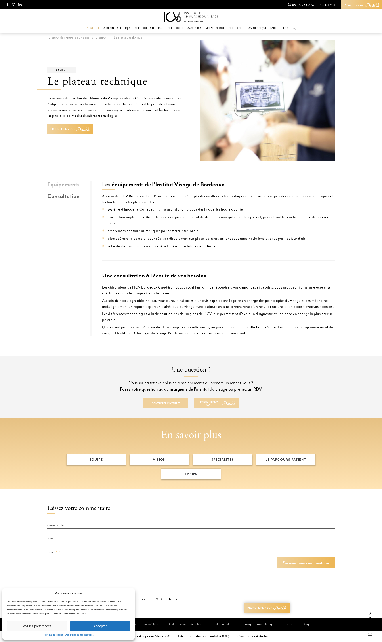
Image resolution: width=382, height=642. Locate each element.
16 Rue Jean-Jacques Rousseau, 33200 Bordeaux (140, 599)
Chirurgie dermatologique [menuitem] (248, 28)
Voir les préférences (37, 626)
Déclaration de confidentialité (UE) (203, 636)
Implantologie (221, 625)
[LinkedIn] (20, 4)
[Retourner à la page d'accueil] (191, 18)
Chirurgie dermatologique (258, 625)
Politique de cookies (53, 634)
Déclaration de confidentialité (79, 634)
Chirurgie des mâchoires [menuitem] (185, 28)
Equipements (63, 184)
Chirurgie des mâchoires (185, 625)
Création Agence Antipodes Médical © (142, 636)
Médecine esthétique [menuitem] (117, 28)
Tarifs (289, 625)
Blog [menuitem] (285, 28)
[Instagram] (13, 4)
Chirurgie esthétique (145, 625)
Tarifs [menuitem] (274, 28)
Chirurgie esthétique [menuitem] (149, 28)
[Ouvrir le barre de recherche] (294, 28)
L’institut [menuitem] (92, 28)
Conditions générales (252, 636)
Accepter (100, 626)
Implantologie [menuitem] (215, 28)
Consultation (63, 196)
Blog (306, 625)
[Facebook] (7, 4)
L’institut (61, 70)
